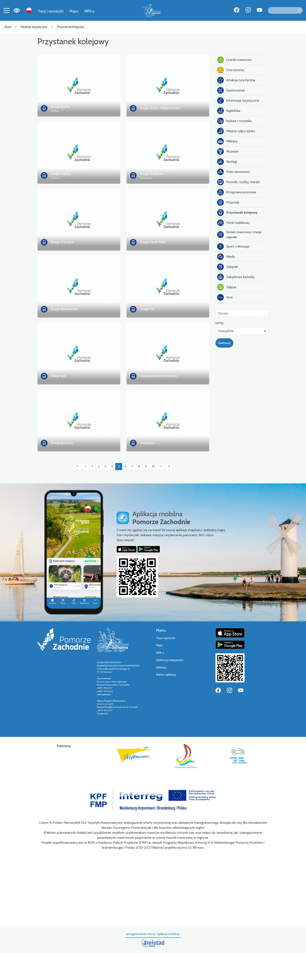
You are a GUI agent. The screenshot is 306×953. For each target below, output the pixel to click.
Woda (230, 257)
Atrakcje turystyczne (34, 27)
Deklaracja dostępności (169, 660)
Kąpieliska (233, 111)
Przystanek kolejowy (70, 27)
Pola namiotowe (238, 172)
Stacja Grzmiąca (62, 242)
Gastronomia (235, 90)
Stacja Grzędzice (151, 174)
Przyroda (232, 202)
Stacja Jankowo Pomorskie (158, 376)
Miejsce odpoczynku (240, 131)
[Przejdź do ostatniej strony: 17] (169, 466)
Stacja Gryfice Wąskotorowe (160, 108)
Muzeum (232, 151)
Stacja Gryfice (60, 107)
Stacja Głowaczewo (65, 309)
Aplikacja (161, 667)
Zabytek (232, 267)
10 (153, 466)
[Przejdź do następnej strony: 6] (161, 466)
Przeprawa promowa (241, 192)
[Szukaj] (299, 10)
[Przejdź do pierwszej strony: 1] (77, 466)
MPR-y (89, 11)
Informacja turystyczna (242, 100)
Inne (229, 297)
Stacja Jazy (147, 443)
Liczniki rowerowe (239, 60)
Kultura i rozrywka (238, 121)
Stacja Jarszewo (62, 443)
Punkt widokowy (238, 223)
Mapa (74, 11)
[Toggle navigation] (6, 10)
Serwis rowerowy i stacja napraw (243, 234)
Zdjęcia (231, 287)
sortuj (219, 323)
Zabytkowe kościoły (240, 277)
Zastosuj (224, 343)
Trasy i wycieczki (50, 11)
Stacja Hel (147, 309)
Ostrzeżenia (235, 70)
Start (8, 27)
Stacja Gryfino (61, 174)
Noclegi (231, 162)
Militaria (231, 141)
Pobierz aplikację (166, 674)
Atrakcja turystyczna (240, 80)
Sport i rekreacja (237, 246)
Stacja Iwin (58, 376)
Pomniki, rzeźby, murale (243, 182)
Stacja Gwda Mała (152, 242)
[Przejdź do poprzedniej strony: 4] (85, 466)
